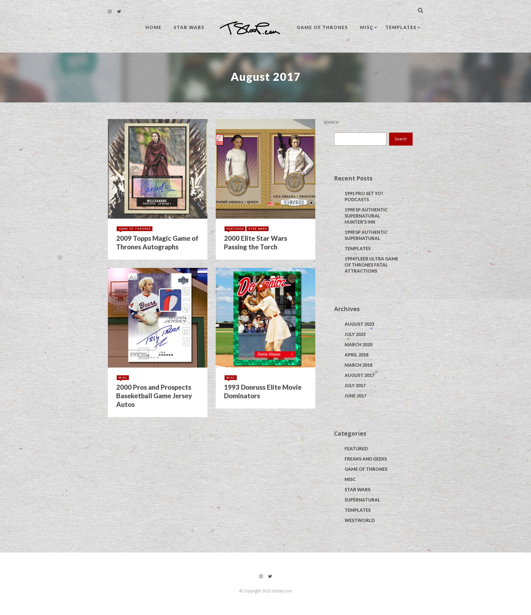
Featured (356, 448)
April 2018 (356, 354)
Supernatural (362, 499)
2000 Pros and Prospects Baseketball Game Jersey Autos (154, 395)
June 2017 (355, 395)
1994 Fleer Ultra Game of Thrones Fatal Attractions (371, 264)
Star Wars (189, 27)
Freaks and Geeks (366, 458)
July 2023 (355, 334)
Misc (366, 27)
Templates (401, 27)
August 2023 (359, 324)
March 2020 (358, 344)
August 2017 (359, 375)
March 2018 (358, 365)
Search (331, 122)
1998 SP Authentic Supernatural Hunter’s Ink (366, 215)
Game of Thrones (322, 27)
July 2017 (355, 385)
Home (153, 27)
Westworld (360, 520)
